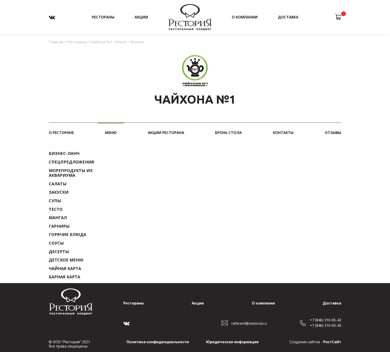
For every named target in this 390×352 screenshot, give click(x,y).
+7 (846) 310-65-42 (325, 320)
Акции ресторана (166, 132)
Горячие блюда (67, 234)
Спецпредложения (71, 162)
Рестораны (103, 17)
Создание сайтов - (315, 341)
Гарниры (59, 226)
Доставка (288, 17)
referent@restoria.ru (249, 323)
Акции (141, 17)
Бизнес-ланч (64, 153)
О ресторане (61, 132)
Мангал (58, 217)
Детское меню (66, 260)
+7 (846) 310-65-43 (325, 325)
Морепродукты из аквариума (71, 173)
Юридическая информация (232, 341)
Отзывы (333, 132)
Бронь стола (228, 132)
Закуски (58, 192)
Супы (55, 200)
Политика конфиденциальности (158, 341)
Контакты (283, 132)
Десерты (59, 251)
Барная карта (64, 277)
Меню (111, 132)
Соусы (56, 243)
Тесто (56, 209)
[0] (338, 17)
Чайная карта (65, 268)
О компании (245, 17)
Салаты (58, 184)
